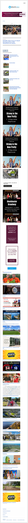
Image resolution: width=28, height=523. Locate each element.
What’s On (4, 514)
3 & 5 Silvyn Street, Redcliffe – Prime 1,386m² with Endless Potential (10, 183)
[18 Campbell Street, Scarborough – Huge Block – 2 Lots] (6, 81)
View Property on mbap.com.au (7, 185)
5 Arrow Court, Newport (12, 62)
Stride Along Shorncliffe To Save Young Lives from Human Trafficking (11, 429)
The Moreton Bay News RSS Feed (7, 272)
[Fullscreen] (20, 222)
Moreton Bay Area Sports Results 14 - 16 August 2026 (9, 502)
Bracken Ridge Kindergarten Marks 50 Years (8, 406)
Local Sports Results (5, 516)
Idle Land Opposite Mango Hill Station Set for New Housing (10, 418)
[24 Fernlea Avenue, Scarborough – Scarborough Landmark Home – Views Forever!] (6, 57)
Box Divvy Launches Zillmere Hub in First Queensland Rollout (10, 283)
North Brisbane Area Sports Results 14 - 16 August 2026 (9, 359)
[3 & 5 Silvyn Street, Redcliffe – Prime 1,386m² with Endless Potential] (6, 73)
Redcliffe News (4, 509)
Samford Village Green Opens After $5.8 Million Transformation (11, 323)
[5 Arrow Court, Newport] (6, 65)
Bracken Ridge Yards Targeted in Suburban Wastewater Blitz (10, 464)
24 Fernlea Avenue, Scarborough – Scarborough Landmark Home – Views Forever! (14, 56)
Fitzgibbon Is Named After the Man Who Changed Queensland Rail (10, 395)
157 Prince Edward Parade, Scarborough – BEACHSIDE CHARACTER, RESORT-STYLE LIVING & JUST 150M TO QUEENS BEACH (15, 87)
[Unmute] (17, 222)
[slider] (11, 222)
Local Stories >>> (12, 268)
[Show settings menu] (19, 222)
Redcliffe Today (4, 519)
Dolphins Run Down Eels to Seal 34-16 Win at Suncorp (9, 371)
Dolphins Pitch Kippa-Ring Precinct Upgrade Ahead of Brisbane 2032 (11, 335)
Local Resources (5, 512)
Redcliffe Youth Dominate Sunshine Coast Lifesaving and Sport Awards (11, 479)
